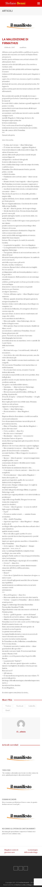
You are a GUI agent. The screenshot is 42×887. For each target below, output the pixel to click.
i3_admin (21, 731)
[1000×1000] (21, 758)
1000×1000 (6, 770)
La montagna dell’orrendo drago (30, 851)
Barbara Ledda (21, 885)
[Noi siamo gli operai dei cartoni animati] (21, 817)
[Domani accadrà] (21, 787)
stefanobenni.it (24, 882)
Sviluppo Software (33, 885)
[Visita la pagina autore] (21, 724)
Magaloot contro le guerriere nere (10, 851)
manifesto (23, 47)
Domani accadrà (9, 799)
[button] (38, 3)
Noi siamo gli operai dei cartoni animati (18, 829)
